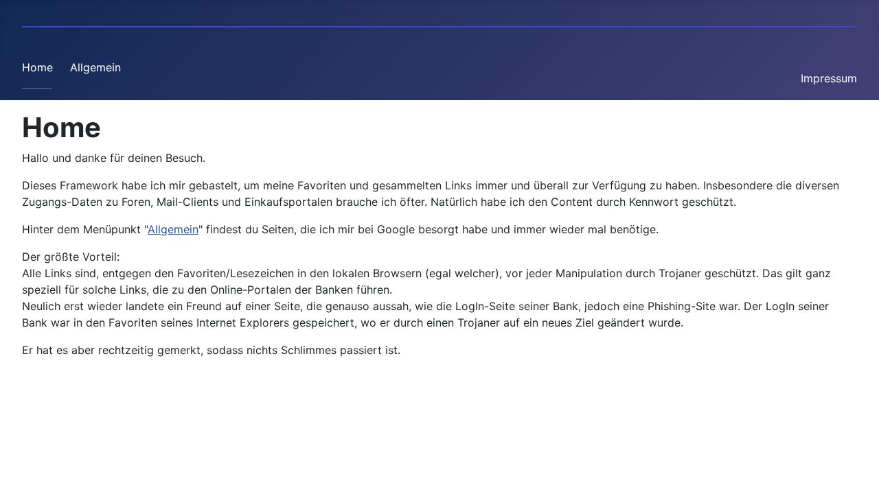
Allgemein (95, 67)
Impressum (829, 78)
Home (37, 67)
